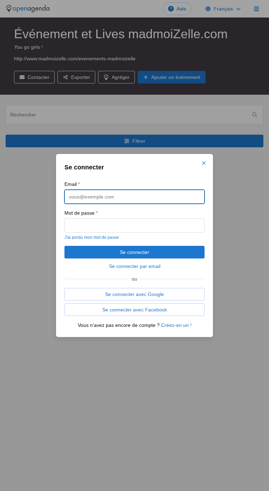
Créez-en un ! (176, 325)
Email (72, 184)
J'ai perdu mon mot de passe (91, 237)
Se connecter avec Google (134, 294)
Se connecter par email (134, 266)
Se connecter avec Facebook (134, 309)
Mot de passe (81, 213)
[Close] (204, 163)
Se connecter (134, 252)
